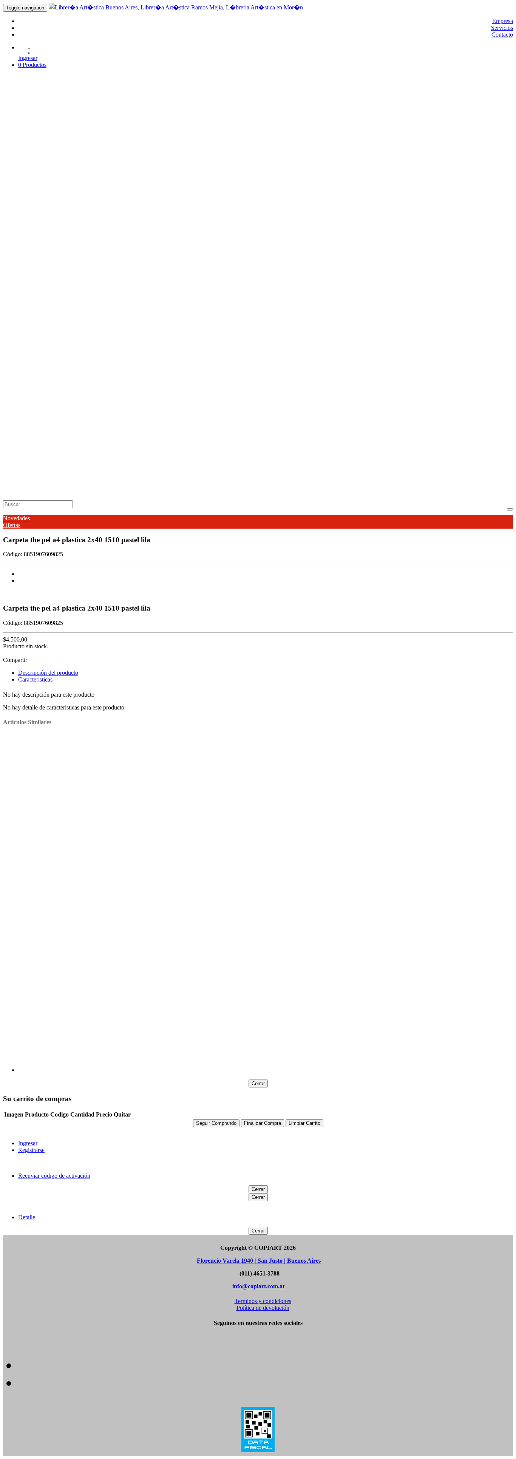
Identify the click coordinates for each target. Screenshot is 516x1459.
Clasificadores (83, 203)
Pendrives (175, 305)
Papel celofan (170, 373)
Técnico (51, 434)
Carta (77, 414)
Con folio (307, 203)
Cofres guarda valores (463, 217)
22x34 (48, 414)
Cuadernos (54, 244)
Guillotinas (109, 237)
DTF (60, 224)
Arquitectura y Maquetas (130, 135)
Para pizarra (171, 359)
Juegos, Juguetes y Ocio (367, 135)
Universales (96, 108)
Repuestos (71, 122)
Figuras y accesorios (86, 455)
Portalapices (286, 224)
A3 (44, 400)
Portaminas (142, 332)
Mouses (154, 305)
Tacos (460, 224)
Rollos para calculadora (390, 373)
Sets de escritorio (432, 224)
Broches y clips (275, 217)
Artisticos (74, 162)
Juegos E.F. (88, 278)
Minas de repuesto (107, 332)
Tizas (205, 264)
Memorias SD (128, 305)
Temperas (275, 149)
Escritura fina (57, 271)
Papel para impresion (271, 373)
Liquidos (71, 108)
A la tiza (50, 359)
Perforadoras (257, 224)
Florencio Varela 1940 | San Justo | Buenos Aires (259, 1260)
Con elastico (281, 203)
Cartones (51, 455)
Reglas (142, 441)
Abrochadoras (57, 217)
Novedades (16, 518)
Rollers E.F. (189, 278)
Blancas (50, 387)
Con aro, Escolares (181, 203)
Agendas (52, 115)
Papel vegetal (312, 373)
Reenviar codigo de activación (54, 1175)
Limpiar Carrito (304, 1123)
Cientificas (53, 190)
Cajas (47, 373)
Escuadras (72, 441)
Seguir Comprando (216, 1123)
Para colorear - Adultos (92, 346)
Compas (50, 441)
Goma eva (112, 373)
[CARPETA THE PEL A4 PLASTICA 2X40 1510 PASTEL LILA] (265, 574)
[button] (32, 65)
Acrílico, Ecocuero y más (71, 135)
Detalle (26, 1217)
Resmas (51, 407)
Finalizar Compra (262, 1123)
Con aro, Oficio (223, 203)
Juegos (50, 312)
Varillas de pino (222, 455)
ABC (69, 251)
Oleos (175, 149)
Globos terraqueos (63, 285)
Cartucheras (335, 217)
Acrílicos (71, 359)
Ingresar (27, 58)
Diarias (50, 122)
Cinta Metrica (381, 217)
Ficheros (76, 224)
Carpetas (52, 196)
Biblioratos (54, 203)
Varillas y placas (61, 448)
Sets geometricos (170, 441)
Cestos (357, 217)
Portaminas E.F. (156, 278)
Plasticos (72, 427)
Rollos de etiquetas (348, 224)
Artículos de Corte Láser (71, 128)
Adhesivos (54, 101)
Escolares (97, 162)
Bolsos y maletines (63, 176)
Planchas (136, 455)
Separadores (432, 373)
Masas (160, 149)
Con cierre (254, 203)
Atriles (120, 149)
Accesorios (54, 149)
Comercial (54, 210)
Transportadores (230, 441)
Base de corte (57, 237)
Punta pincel (230, 359)
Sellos (405, 224)
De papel (51, 427)
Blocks (50, 156)
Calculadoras (57, 183)
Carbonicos (307, 217)
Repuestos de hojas (64, 393)
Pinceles (211, 149)
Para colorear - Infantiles (149, 346)
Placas (117, 455)
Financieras (161, 190)
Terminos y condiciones (263, 1301)
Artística (51, 142)
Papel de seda (229, 373)
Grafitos (76, 332)
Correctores (79, 264)
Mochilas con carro (130, 176)
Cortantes (53, 230)
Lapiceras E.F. (119, 278)
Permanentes (200, 359)
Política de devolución (262, 1308)
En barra (51, 108)
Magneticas (98, 387)
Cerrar (258, 1083)
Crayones (104, 264)
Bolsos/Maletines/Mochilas (74, 169)
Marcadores (55, 353)
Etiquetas (89, 373)
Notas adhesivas (223, 224)
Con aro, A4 (144, 203)
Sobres (50, 421)
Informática (55, 298)
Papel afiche (139, 373)
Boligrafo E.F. (58, 278)
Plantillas (95, 441)
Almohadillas (154, 217)
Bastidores (140, 149)
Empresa (502, 21)
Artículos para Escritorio (189, 135)
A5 (52, 162)
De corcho (72, 387)
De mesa (137, 190)
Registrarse (31, 1150)
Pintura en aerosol (242, 149)
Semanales (96, 122)
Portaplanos (120, 441)
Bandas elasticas (189, 217)
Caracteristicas (35, 679)
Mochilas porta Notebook (183, 176)
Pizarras (51, 380)
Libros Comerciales (164, 224)
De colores (53, 332)
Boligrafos (53, 264)
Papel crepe (199, 373)
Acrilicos (78, 149)
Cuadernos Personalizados (249, 135)
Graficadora (189, 190)
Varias (119, 387)
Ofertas (11, 525)
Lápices (51, 325)
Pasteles (191, 149)
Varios (86, 400)
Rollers (147, 264)
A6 (59, 162)
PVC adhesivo (345, 373)
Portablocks (365, 203)
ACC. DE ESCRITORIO (106, 217)
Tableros (200, 441)
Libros (49, 339)
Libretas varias (93, 251)
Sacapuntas (384, 224)
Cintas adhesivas (417, 217)
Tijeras (129, 237)
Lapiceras (127, 264)
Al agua (91, 359)
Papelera (52, 366)
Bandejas (219, 217)
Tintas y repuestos (177, 264)
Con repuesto (335, 203)
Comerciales (115, 203)
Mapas (196, 224)
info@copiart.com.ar (258, 1286)
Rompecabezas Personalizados (432, 135)
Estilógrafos (115, 359)
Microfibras (143, 359)
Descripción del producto (48, 672)
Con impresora (83, 190)
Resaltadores (260, 359)
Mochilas (96, 176)
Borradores (243, 217)
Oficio (116, 162)
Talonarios (459, 373)
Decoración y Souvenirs (309, 135)
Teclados (197, 305)
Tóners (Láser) (225, 305)
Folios (94, 224)
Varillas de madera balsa (175, 455)
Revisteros (313, 224)
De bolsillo (114, 190)
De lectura (53, 346)
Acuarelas (101, 149)
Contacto (502, 34)
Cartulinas (66, 373)
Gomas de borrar (121, 224)
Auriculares (54, 305)
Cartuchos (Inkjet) (89, 305)
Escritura (52, 257)
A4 (44, 162)
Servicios (502, 28)
